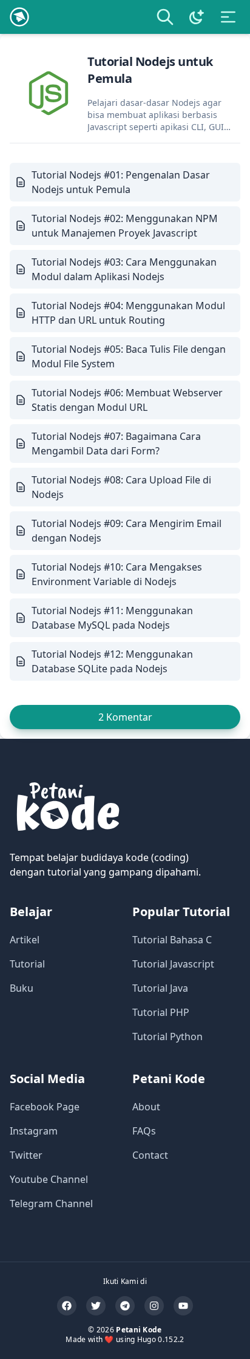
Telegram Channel (51, 1203)
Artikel (24, 939)
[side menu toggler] (228, 17)
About (146, 1106)
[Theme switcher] (196, 17)
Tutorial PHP (160, 1012)
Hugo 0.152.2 (160, 1339)
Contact (150, 1155)
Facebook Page (44, 1106)
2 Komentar (125, 717)
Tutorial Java (160, 988)
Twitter (26, 1155)
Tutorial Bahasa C (172, 939)
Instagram (34, 1131)
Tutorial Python (167, 1036)
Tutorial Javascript (173, 964)
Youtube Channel (49, 1179)
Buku (21, 988)
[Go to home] (19, 17)
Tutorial (27, 964)
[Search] (165, 17)
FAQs (144, 1131)
